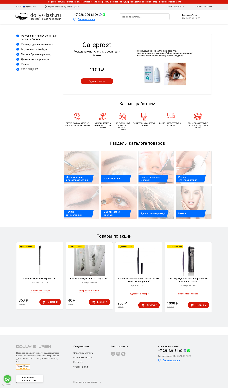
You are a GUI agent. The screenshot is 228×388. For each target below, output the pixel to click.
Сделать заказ (97, 81)
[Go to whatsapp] (7, 379)
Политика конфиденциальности (87, 382)
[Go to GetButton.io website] (7, 385)
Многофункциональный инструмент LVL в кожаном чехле (188, 282)
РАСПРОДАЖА (29, 69)
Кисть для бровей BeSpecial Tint (39, 280)
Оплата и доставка (175, 6)
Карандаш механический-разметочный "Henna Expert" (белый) (138, 282)
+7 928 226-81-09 (170, 351)
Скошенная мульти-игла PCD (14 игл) (89, 280)
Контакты (78, 362)
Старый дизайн (81, 367)
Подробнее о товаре (40, 290)
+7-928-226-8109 (86, 15)
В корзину (53, 302)
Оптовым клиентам (202, 6)
